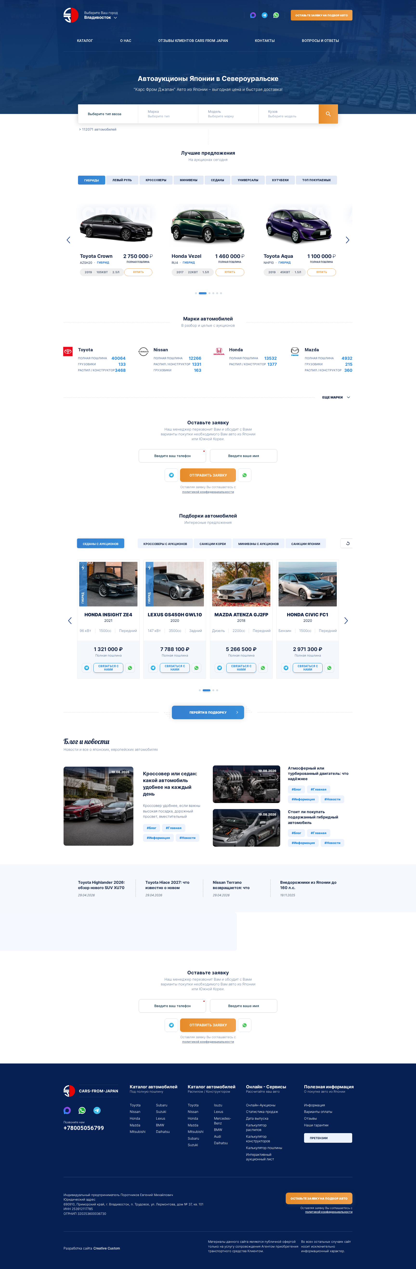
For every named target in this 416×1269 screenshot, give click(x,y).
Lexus (160, 1118)
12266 (195, 358)
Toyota (135, 1105)
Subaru (161, 1105)
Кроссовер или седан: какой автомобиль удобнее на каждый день (170, 784)
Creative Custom (106, 1248)
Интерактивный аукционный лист (260, 1156)
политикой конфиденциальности (208, 492)
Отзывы (310, 1118)
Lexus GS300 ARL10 (108, 617)
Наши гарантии (316, 1125)
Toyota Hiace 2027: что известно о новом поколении (167, 885)
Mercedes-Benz (221, 1120)
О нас (125, 41)
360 (348, 370)
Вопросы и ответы (320, 41)
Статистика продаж (262, 1112)
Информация (314, 1105)
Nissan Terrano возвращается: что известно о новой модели (231, 885)
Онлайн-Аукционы (260, 1105)
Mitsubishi (137, 1131)
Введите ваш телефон (172, 456)
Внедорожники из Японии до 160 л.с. (308, 885)
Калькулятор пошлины (264, 1148)
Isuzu (218, 1105)
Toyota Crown (96, 259)
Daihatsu (163, 1131)
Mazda (135, 1125)
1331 (196, 364)
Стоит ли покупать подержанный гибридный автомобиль (313, 817)
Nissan (135, 1112)
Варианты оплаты (318, 1112)
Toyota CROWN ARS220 (241, 617)
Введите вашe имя (243, 456)
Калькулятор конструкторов (258, 1138)
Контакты (265, 41)
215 (348, 364)
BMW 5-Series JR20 (308, 617)
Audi (217, 1136)
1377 (272, 364)
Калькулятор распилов (256, 1127)
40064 (118, 358)
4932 (347, 358)
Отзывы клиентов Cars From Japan (193, 41)
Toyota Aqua (278, 259)
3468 (120, 370)
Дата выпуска (257, 1118)
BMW (160, 1125)
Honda (135, 1118)
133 (122, 364)
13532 (270, 358)
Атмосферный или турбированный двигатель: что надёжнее (318, 773)
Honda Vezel (186, 259)
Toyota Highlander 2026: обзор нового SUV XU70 (101, 885)
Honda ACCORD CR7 (175, 617)
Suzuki (161, 1112)
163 (197, 370)
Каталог (85, 41)
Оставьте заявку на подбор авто (321, 15)
